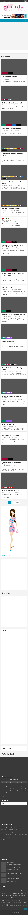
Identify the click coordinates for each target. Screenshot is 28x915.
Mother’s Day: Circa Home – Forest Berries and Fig (13, 182)
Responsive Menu (25, 1)
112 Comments (14, 157)
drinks (9, 895)
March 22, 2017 (5, 185)
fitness (6, 898)
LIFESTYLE (4, 72)
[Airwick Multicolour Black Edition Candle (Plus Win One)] (14, 386)
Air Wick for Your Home (8, 424)
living (3, 902)
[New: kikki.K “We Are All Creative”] (14, 199)
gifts (15, 898)
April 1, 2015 (4, 277)
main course (17, 902)
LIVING (9, 99)
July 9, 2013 (4, 426)
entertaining (18, 895)
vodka (8, 906)
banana (15, 889)
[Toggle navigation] (3, 20)
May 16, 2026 (9, 864)
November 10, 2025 (11, 875)
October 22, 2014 (6, 316)
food (11, 898)
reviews (19, 905)
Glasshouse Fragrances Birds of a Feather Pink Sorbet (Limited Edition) (13, 246)
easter (13, 895)
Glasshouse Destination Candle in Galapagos (13, 314)
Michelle (11, 465)
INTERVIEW (5, 487)
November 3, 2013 (6, 371)
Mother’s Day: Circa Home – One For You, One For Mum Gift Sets (13, 274)
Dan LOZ (3, 827)
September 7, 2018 (6, 104)
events (2, 898)
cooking (11, 893)
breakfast (24, 889)
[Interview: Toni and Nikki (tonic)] (14, 481)
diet (2, 895)
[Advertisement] (14, 36)
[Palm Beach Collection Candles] (14, 67)
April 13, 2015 (5, 248)
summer (5, 906)
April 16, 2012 (5, 492)
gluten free (19, 898)
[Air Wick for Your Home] (14, 415)
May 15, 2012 (5, 465)
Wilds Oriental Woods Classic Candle (11, 128)
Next (17, 502)
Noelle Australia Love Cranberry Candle (12, 103)
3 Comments (17, 371)
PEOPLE (10, 487)
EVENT (3, 218)
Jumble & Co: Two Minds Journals (13, 868)
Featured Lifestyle (12, 148)
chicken (14, 891)
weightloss (17, 906)
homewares (13, 900)
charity (9, 891)
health (4, 900)
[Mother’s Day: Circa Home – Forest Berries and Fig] (14, 172)
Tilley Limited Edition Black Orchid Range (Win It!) (13, 154)
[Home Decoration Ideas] (14, 331)
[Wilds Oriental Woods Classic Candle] (14, 119)
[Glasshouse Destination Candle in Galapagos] (14, 305)
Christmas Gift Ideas (17, 78)
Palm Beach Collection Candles (10, 76)
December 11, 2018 (6, 78)
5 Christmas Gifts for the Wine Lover (14, 873)
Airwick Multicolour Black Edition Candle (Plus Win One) (12, 397)
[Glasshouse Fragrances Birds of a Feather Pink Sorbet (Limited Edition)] (14, 236)
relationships (13, 905)
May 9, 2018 (5, 157)
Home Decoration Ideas (8, 341)
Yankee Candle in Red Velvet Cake (11, 436)
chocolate (20, 891)
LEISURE (19, 205)
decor (17, 893)
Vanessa (11, 221)
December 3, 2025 (10, 869)
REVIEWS (10, 72)
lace (13, 104)
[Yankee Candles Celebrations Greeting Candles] (14, 358)
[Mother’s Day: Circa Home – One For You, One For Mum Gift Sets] (14, 264)
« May (2, 796)
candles (6, 891)
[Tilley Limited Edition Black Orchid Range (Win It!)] (14, 144)
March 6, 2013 (5, 437)
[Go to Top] (25, 909)
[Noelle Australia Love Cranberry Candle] (14, 93)
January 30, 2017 (6, 210)
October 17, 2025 (10, 881)
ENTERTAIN (9, 337)
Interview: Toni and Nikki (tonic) (10, 491)
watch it (12, 906)
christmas (3, 893)
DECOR (4, 124)
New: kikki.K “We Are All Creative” (11, 209)
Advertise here (6, 555)
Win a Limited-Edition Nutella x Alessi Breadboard (14, 879)
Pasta (2, 905)
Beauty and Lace (17, 864)
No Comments (5, 79)
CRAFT (3, 205)
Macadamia (8, 902)
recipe (7, 905)
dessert (23, 893)
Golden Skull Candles (7, 288)
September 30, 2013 (7, 399)
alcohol (2, 889)
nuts (25, 902)
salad (22, 905)
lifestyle (21, 900)
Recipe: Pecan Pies (10, 862)
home (8, 900)
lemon (17, 900)
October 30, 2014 (6, 289)
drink (5, 895)
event (23, 895)
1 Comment (17, 104)
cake (2, 891)
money (22, 902)
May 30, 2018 (5, 130)
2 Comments (15, 437)
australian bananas (9, 889)
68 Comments (18, 399)
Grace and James (6, 220)
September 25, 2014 (6, 343)
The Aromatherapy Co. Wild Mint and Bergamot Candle (11, 463)
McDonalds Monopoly (13, 827)
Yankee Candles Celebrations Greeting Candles (12, 368)
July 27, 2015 (5, 221)
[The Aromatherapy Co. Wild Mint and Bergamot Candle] (14, 453)
